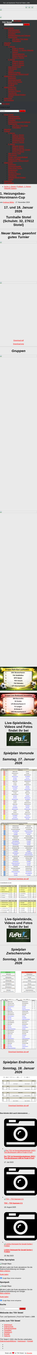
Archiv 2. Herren (18, 65)
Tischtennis (12, 93)
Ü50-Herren (12, 69)
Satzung (7, 1336)
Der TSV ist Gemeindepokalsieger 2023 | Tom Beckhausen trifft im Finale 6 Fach (19, 1157)
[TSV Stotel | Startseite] (16, 21)
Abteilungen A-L (10, 76)
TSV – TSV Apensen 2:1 (13, 1203)
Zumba (10, 96)
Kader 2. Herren (18, 63)
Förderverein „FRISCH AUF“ (18, 74)
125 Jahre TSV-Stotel (20, 39)
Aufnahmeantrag (14, 32)
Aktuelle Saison (18, 61)
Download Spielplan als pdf (18, 879)
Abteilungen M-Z (10, 87)
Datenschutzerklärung (8, 1341)
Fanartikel (12, 34)
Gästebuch (8, 1332)
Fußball (7, 45)
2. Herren (11, 59)
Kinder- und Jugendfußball (18, 157)
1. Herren (11, 47)
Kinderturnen (13, 84)
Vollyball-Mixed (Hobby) (17, 95)
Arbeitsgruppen (13, 30)
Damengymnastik (14, 80)
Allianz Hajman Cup (19, 56)
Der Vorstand (9, 100)
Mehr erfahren (5, 1271)
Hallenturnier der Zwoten (21, 150)
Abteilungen (8, 163)
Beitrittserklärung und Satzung (19, 35)
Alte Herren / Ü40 (14, 67)
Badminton (12, 78)
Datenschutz (8, 1326)
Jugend (11, 71)
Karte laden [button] (4, 1274)
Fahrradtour (16, 41)
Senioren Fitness (14, 91)
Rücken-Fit (12, 89)
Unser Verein (9, 28)
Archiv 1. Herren (18, 58)
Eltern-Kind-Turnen (15, 82)
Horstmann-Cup (18, 140)
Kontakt (7, 1334)
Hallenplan (8, 98)
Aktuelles (7, 43)
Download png (18, 344)
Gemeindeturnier (18, 54)
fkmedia (29, 1353)
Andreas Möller (8, 202)
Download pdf (18, 340)
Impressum (8, 1325)
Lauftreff (11, 85)
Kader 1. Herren (18, 48)
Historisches (12, 37)
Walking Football (14, 72)
